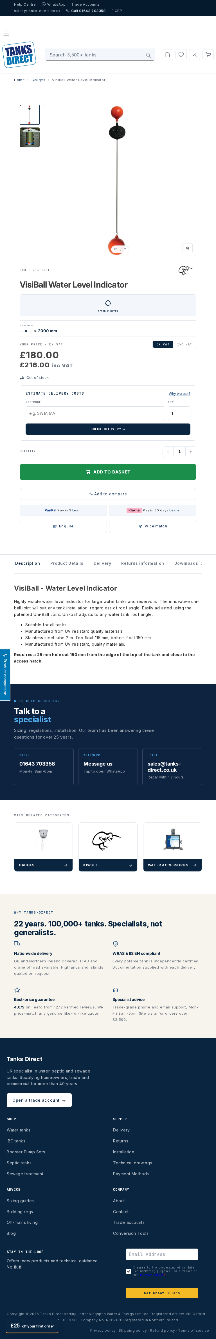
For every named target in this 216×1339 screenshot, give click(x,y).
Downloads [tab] (188, 563)
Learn (77, 510)
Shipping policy (133, 1330)
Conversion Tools (131, 1233)
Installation (123, 1151)
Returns (120, 1140)
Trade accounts (129, 1222)
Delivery (121, 1130)
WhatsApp (56, 4)
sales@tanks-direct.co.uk (37, 11)
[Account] (194, 54)
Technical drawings (132, 1162)
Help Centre (25, 4)
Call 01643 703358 (88, 11)
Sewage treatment (25, 1173)
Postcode (33, 402)
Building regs (20, 1211)
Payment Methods (131, 1173)
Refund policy (162, 1330)
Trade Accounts (85, 4)
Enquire (66, 526)
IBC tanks (16, 1140)
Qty (171, 402)
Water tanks (19, 1130)
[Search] (148, 55)
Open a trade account (39, 1100)
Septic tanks (19, 1162)
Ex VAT (163, 344)
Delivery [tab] (102, 563)
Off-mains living (22, 1222)
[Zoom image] (188, 248)
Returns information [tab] (142, 563)
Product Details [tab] (67, 563)
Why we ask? (179, 393)
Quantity (27, 451)
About (119, 1200)
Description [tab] (27, 563)
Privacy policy (103, 1330)
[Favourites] (181, 54)
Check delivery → (108, 429)
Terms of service (193, 1330)
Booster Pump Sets (26, 1151)
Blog (11, 1233)
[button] (6, 33)
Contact (121, 1211)
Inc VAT (184, 344)
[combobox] (100, 55)
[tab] (30, 115)
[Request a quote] (167, 54)
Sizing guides (20, 1200)
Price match (156, 526)
